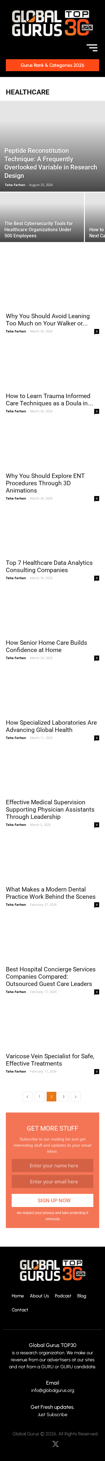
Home (18, 1296)
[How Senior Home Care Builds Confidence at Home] (52, 612)
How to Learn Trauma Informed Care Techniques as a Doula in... (49, 400)
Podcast (63, 1296)
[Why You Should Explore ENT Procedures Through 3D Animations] (52, 446)
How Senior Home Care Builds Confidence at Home (46, 646)
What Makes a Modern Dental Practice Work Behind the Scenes (51, 893)
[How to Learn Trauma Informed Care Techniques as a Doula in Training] (52, 366)
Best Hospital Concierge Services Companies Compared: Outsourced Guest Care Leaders (51, 976)
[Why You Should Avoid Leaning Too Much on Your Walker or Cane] (52, 286)
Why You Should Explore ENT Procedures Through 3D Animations (45, 483)
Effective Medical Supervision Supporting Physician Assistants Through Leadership (50, 809)
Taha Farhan (15, 185)
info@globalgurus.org (52, 1390)
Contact (20, 1310)
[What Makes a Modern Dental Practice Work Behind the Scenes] (52, 859)
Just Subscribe (52, 1414)
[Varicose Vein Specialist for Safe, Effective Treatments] (52, 1026)
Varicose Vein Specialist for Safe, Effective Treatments (50, 1060)
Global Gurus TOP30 (52, 1345)
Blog (81, 1296)
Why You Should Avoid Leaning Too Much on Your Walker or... (48, 320)
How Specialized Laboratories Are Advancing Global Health (51, 726)
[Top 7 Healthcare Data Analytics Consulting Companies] (52, 533)
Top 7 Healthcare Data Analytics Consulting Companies (49, 566)
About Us (39, 1296)
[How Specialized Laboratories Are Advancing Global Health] (52, 692)
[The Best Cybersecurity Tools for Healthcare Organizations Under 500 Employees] (42, 223)
